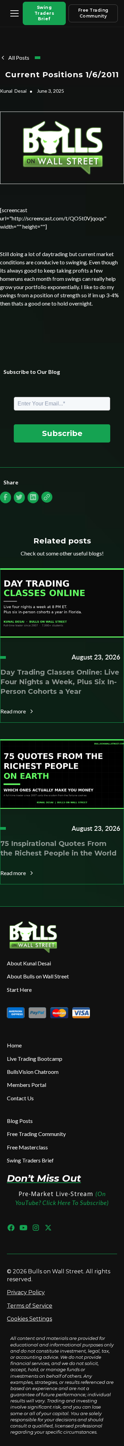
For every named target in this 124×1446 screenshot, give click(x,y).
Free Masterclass (27, 1147)
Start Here (19, 989)
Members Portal (26, 1084)
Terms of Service (29, 1305)
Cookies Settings (29, 1319)
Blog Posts (20, 1120)
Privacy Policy (26, 1292)
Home (14, 1045)
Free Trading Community (93, 13)
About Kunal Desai (29, 963)
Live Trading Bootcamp (34, 1058)
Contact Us (20, 1098)
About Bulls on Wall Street (38, 976)
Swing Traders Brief (44, 13)
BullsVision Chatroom (33, 1071)
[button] (13, 13)
